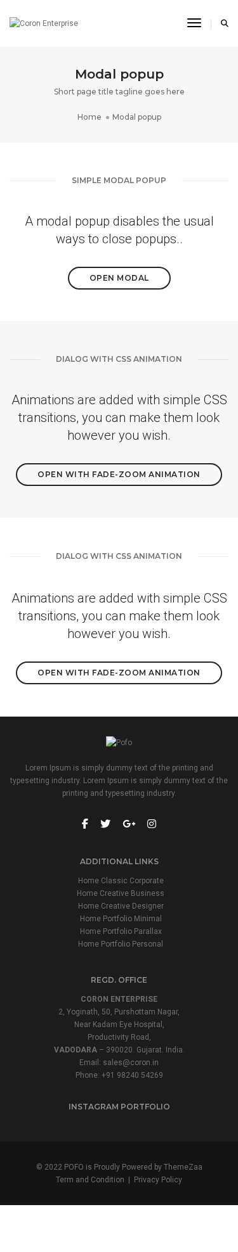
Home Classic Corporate (121, 880)
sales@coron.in (131, 1062)
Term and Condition (90, 1179)
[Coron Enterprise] (44, 23)
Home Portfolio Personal (120, 944)
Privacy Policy (158, 1179)
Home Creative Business (120, 893)
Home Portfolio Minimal (121, 918)
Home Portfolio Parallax (121, 931)
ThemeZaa (183, 1167)
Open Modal (119, 278)
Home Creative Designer (121, 906)
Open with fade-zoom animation (119, 474)
